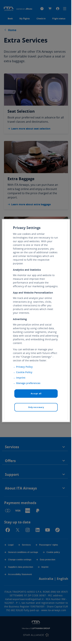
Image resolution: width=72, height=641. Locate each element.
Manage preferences (28, 383)
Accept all (36, 393)
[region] (36, 320)
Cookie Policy (24, 372)
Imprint (20, 377)
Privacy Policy (24, 366)
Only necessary (36, 407)
